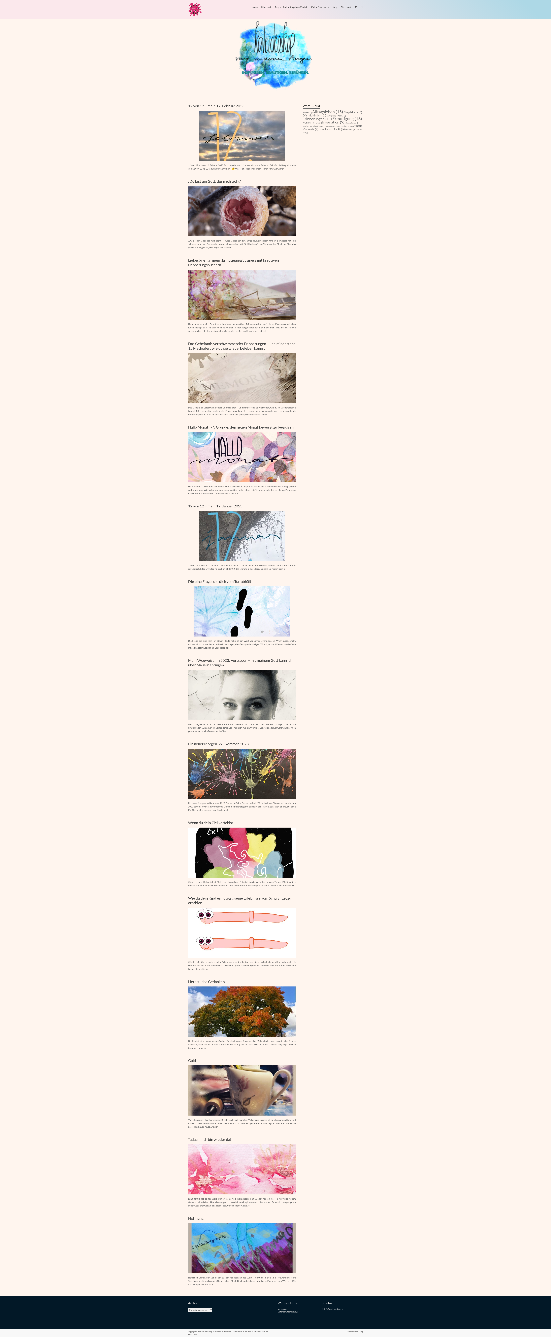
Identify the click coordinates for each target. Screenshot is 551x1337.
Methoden (330, 126)
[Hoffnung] (242, 1224)
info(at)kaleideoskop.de (332, 1309)
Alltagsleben (327, 111)
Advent (307, 112)
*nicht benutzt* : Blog (355, 1332)
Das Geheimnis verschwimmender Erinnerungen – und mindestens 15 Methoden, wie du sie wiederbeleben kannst (241, 346)
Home (255, 7)
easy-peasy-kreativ (336, 115)
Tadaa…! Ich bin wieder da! (209, 1139)
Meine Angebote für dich (295, 7)
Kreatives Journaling (311, 126)
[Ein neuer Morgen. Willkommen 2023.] (242, 750)
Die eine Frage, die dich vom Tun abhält (219, 581)
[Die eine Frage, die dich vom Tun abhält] (242, 587)
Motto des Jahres (342, 126)
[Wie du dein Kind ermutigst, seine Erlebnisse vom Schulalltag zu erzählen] (242, 909)
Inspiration (333, 122)
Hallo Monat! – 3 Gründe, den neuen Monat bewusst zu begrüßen (241, 427)
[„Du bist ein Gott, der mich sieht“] (242, 187)
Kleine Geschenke (320, 7)
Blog (277, 7)
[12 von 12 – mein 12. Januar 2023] (242, 512)
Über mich (266, 7)
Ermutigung (347, 118)
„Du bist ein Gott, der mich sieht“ (214, 181)
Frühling (309, 122)
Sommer (350, 129)
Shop (334, 7)
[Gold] (242, 1066)
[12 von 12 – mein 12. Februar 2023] (242, 112)
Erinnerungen (317, 118)
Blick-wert (346, 7)
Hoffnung (195, 1218)
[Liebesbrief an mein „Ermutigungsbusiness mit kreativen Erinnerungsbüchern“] (242, 271)
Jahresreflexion (351, 123)
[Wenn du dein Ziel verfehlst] (242, 829)
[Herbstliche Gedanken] (242, 987)
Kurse (322, 126)
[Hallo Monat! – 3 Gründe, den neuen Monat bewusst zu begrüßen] (242, 433)
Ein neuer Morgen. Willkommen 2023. (219, 744)
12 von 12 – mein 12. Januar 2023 (215, 506)
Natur (353, 126)
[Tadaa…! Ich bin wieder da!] (242, 1145)
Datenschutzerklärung (287, 1311)
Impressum (283, 1309)
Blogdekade (353, 112)
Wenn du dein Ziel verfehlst (210, 822)
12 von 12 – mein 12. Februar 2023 (216, 106)
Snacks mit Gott (332, 129)
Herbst (318, 123)
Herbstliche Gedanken (206, 981)
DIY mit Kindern (314, 115)
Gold (192, 1060)
